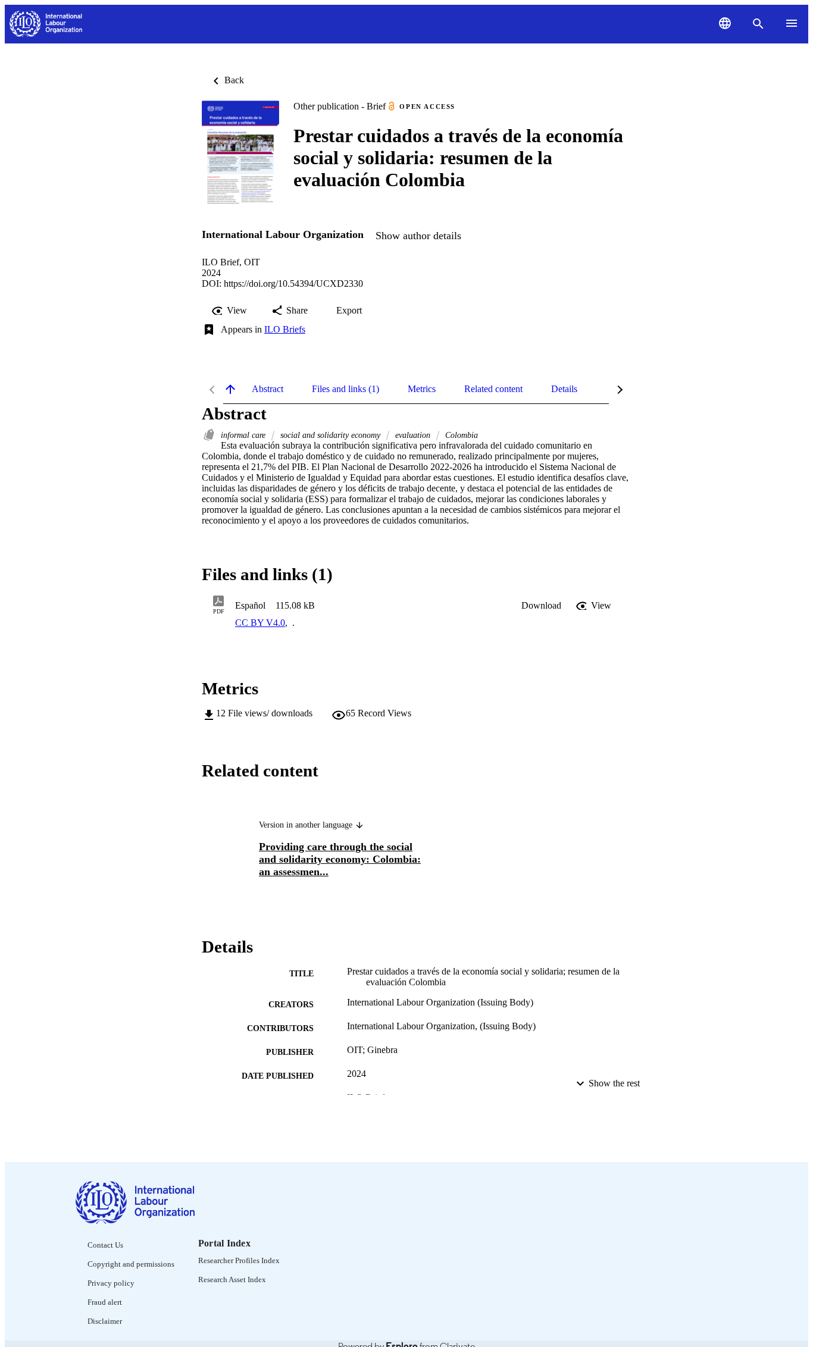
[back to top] (230, 389)
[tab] (267, 389)
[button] (541, 606)
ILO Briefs (284, 329)
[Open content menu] (791, 23)
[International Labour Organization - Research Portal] (46, 24)
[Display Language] (725, 23)
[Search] (758, 24)
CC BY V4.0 (260, 623)
